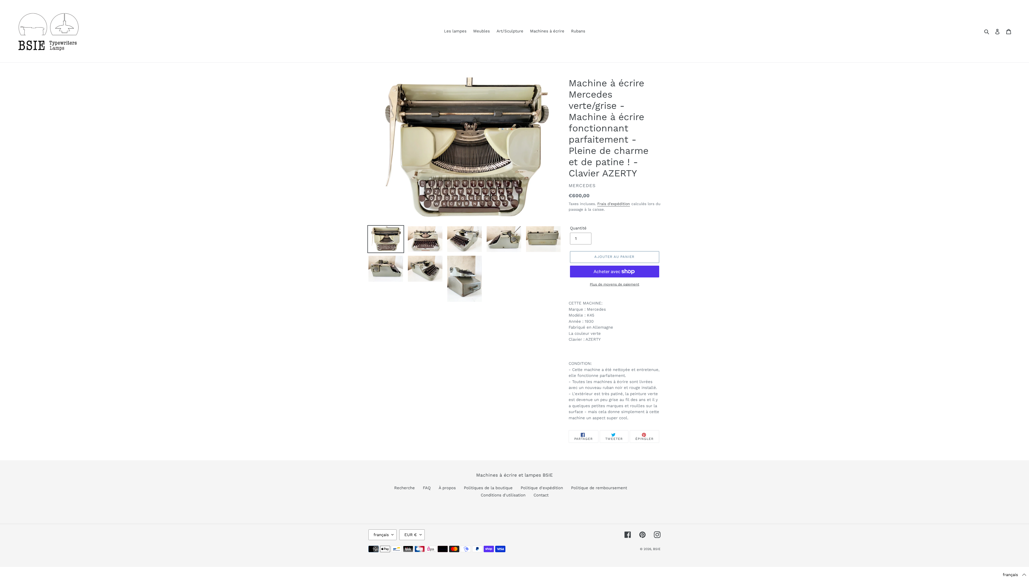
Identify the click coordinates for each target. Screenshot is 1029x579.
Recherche (404, 487)
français (381, 534)
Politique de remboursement (599, 487)
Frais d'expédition (613, 204)
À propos (447, 487)
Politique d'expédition (542, 487)
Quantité (578, 228)
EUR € (410, 534)
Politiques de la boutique (488, 487)
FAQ (427, 487)
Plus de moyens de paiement (614, 284)
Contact (541, 495)
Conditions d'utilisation (503, 495)
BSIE (657, 549)
